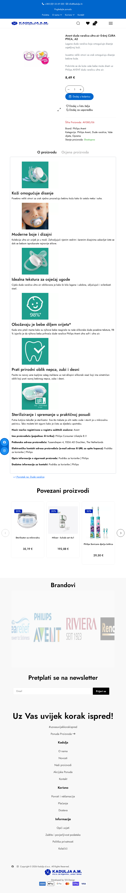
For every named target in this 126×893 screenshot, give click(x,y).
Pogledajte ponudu (63, 9)
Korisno (68, 14)
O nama (55, 14)
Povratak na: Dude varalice (30, 477)
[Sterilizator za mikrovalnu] (28, 520)
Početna (45, 14)
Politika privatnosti (63, 842)
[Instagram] (17, 866)
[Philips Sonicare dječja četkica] (98, 523)
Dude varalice (99, 132)
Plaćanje (63, 803)
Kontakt (81, 14)
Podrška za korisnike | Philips (74, 458)
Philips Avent (79, 128)
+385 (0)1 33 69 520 (54, 3)
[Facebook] (12, 866)
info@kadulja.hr (76, 3)
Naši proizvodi (63, 765)
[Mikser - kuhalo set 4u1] (63, 520)
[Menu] (111, 23)
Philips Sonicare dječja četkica (98, 544)
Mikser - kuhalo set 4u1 (63, 537)
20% (18, 511)
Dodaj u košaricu (81, 96)
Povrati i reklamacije (63, 796)
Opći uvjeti (63, 828)
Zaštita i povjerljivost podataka (63, 835)
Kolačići (63, 849)
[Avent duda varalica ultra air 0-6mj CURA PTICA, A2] (35, 57)
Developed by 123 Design (63, 879)
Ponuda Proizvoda (62, 734)
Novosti (63, 758)
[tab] (47, 153)
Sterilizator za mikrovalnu (28, 537)
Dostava (63, 810)
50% (89, 511)
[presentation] (5, 533)
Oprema (76, 136)
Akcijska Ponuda (63, 772)
